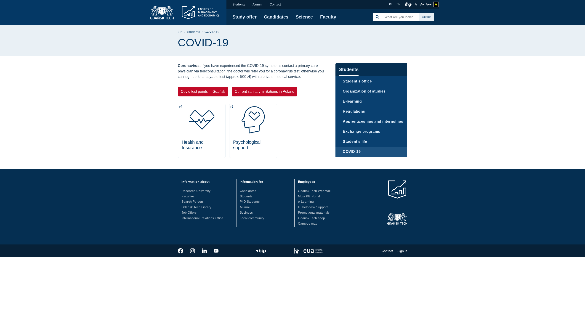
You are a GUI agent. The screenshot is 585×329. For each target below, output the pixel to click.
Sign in (402, 251)
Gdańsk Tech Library (196, 207)
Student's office (357, 81)
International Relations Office (202, 218)
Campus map (307, 223)
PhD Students (250, 201)
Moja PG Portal (309, 196)
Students (238, 4)
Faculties (187, 196)
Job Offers (189, 212)
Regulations (354, 111)
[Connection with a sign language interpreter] (407, 4)
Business (246, 212)
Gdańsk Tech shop (311, 218)
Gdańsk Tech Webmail (314, 191)
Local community (252, 218)
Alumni (257, 4)
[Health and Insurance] (201, 131)
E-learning (352, 101)
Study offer (244, 16)
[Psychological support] (253, 131)
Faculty (328, 16)
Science (304, 16)
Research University (195, 191)
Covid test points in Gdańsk (203, 91)
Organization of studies (364, 91)
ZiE (180, 32)
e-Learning (306, 201)
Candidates (276, 16)
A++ (428, 4)
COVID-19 (352, 152)
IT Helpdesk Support (313, 207)
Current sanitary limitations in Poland (264, 91)
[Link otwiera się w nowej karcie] (180, 251)
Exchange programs (361, 131)
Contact (275, 4)
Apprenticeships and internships (373, 121)
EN (398, 4)
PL (390, 4)
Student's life (355, 141)
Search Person (192, 201)
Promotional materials (314, 212)
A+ (422, 4)
